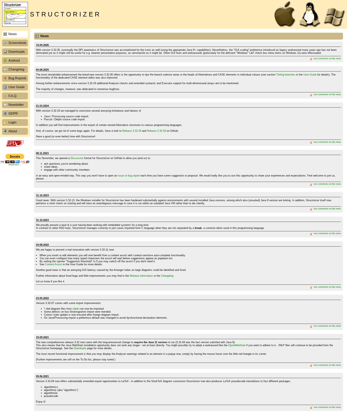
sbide (75, 308)
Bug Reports (17, 78)
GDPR (13, 113)
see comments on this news (327, 58)
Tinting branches (285, 74)
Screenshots (17, 43)
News (12, 34)
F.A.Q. (12, 96)
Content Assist (53, 264)
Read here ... (15, 164)
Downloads (16, 51)
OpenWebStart (236, 345)
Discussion (76, 158)
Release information (141, 275)
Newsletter (16, 104)
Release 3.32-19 (156, 130)
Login (12, 122)
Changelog (16, 69)
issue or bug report (129, 175)
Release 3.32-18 (131, 130)
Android (14, 60)
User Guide (16, 87)
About (12, 131)
